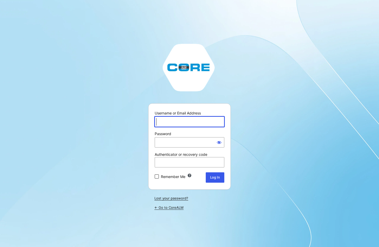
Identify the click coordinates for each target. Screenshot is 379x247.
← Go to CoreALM (169, 207)
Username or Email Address (178, 113)
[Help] (189, 175)
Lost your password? (171, 198)
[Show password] (219, 142)
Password (163, 134)
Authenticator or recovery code (181, 154)
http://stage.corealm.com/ (189, 67)
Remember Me (173, 176)
